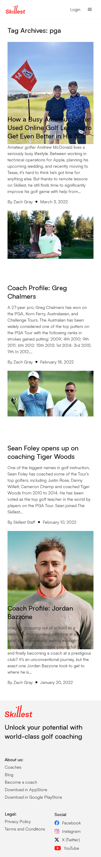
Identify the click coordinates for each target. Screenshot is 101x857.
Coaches (13, 767)
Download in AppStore (26, 789)
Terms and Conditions (25, 828)
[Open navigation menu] (89, 9)
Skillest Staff (24, 522)
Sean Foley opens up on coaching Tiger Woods (43, 452)
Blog (9, 774)
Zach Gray (23, 201)
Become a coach (21, 782)
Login (75, 9)
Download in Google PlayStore (33, 797)
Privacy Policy (18, 821)
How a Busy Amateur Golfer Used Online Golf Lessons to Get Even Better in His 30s (50, 127)
